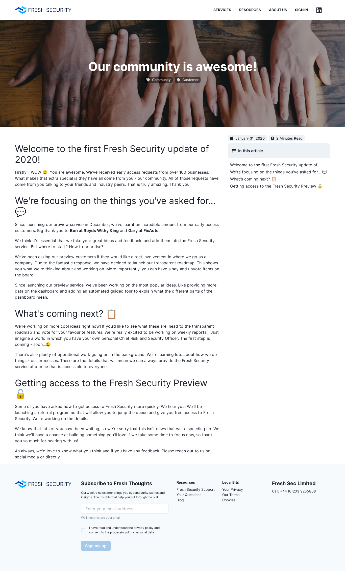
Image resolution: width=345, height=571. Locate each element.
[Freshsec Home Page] (43, 10)
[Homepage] (43, 484)
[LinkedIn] (319, 10)
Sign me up (96, 545)
